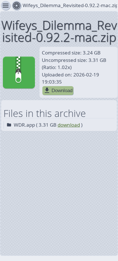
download (69, 125)
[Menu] (16, 5)
